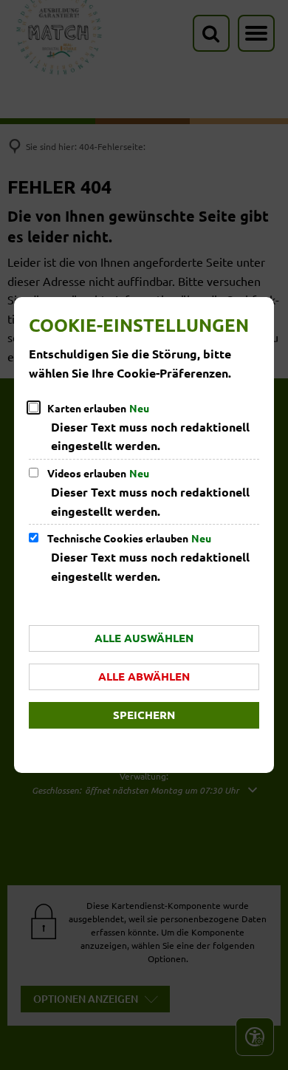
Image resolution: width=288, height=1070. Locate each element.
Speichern (144, 714)
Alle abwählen (144, 676)
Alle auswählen (144, 637)
